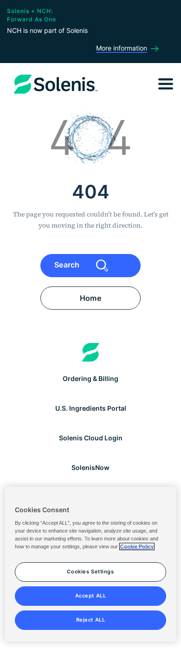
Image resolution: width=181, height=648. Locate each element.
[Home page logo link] (90, 352)
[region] (91, 564)
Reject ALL (90, 619)
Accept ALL (90, 595)
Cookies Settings (90, 571)
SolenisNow (90, 467)
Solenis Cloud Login (91, 438)
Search (68, 265)
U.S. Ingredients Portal (90, 408)
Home (90, 298)
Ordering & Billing (90, 378)
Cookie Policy (137, 546)
